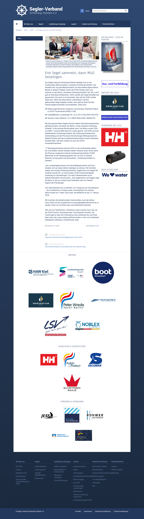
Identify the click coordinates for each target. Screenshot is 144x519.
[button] (125, 10)
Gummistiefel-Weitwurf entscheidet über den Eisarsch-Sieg (65, 247)
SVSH (87, 11)
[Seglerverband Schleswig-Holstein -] (39, 15)
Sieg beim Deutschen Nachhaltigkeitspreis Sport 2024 (63, 237)
